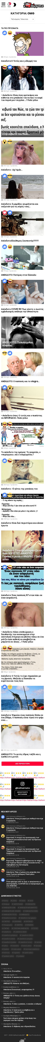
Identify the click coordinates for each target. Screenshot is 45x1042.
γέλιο (6, 946)
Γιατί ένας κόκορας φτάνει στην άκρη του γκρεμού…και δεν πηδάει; (19, 1019)
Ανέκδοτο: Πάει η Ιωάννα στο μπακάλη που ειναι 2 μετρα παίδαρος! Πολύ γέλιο (23, 873)
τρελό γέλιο (28, 953)
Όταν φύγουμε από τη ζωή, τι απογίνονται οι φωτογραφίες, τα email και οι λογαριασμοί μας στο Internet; (25, 883)
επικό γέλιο (27, 946)
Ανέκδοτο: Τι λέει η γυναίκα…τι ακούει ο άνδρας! (22, 1004)
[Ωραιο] (4, 33)
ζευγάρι (38, 946)
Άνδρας (6, 904)
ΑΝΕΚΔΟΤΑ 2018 (9, 907)
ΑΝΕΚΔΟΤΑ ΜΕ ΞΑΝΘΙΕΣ (12, 911)
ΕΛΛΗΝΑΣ (17, 921)
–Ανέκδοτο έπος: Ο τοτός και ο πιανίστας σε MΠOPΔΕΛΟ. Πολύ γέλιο (21, 417)
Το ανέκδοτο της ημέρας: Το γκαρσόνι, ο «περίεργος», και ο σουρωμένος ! (20, 453)
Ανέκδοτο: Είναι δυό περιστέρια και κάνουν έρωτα (22, 524)
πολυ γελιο (17, 949)
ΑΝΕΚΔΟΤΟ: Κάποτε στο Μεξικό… (16, 983)
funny (6, 901)
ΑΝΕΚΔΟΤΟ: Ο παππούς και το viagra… (20, 381)
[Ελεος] (4, 67)
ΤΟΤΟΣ (35, 928)
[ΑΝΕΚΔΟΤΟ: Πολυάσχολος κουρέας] (22, 333)
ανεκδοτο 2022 (27, 935)
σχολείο (17, 953)
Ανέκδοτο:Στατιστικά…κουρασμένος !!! (18, 989)
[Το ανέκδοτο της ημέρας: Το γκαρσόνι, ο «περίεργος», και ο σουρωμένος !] (22, 435)
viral (31, 901)
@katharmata (22, 788)
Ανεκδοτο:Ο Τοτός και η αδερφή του (19, 61)
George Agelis (8, 975)
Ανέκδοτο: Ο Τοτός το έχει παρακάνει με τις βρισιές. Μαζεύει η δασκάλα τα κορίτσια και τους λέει (21, 678)
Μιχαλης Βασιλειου (10, 1007)
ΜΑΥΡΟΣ (19, 925)
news (23, 901)
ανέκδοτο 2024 (20, 932)
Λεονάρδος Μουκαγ (10, 981)
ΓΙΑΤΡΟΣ (7, 921)
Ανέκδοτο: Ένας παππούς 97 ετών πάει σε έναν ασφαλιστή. (21, 596)
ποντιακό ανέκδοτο (32, 949)
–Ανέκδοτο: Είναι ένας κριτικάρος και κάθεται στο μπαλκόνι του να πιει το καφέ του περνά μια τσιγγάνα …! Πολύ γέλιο (22, 98)
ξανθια (6, 949)
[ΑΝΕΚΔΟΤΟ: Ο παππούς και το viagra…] (22, 364)
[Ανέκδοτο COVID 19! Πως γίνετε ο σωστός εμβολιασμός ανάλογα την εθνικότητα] (22, 292)
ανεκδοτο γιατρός (25, 939)
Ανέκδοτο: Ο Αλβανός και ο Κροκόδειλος (19, 1026)
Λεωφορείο (8, 925)
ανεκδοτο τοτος (26, 942)
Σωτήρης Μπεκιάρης (10, 1016)
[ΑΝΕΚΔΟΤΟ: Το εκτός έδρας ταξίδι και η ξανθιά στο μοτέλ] (22, 737)
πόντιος (6, 953)
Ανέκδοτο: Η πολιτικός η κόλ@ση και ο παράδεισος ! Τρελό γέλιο (18, 1011)
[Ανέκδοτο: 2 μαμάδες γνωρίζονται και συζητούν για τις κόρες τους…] (22, 187)
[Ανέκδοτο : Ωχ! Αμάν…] (22, 153)
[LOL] (10, 33)
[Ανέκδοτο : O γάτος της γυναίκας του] (22, 472)
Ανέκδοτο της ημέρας (28, 918)
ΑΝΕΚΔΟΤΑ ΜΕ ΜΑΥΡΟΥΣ (28, 907)
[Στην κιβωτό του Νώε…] (22, 121)
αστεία (38, 942)
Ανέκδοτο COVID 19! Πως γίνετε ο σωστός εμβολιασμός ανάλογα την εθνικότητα (22, 310)
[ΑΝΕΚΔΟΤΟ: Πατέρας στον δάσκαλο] (22, 258)
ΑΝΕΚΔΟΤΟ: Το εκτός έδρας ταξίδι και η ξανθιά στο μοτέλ (20, 755)
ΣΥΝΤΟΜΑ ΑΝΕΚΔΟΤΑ (21, 928)
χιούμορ (21, 956)
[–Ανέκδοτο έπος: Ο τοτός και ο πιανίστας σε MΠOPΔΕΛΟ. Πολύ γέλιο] (22, 398)
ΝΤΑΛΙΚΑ (30, 925)
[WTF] (10, 687)
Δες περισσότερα (22, 764)
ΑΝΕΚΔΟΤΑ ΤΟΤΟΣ (10, 914)
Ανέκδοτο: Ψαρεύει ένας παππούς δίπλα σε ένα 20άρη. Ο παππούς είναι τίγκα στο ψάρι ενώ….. (22, 718)
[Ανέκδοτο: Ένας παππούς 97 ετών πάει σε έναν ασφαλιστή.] (22, 578)
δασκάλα (15, 946)
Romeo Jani (7, 993)
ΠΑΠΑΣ (6, 928)
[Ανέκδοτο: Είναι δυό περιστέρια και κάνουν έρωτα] (22, 506)
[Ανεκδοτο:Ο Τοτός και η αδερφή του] (22, 44)
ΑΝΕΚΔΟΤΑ (31, 904)
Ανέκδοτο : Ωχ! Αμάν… (11, 169)
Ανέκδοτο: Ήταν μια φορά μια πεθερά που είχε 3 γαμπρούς (24, 819)
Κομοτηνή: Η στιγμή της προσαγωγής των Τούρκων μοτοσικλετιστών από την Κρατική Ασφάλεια (23, 839)
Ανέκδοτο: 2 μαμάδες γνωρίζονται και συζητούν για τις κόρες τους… (19, 205)
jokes (15, 901)
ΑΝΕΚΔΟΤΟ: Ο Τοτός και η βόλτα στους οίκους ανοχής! (21, 996)
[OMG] (4, 141)
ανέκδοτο (7, 932)
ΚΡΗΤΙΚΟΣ (29, 921)
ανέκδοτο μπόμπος (10, 935)
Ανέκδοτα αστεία (10, 918)
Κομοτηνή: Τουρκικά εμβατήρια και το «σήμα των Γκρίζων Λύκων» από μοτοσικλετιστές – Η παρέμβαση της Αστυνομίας (24, 862)
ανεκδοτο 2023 (9, 939)
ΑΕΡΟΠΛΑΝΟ (18, 904)
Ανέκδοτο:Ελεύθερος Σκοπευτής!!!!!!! (20, 240)
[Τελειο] (4, 212)
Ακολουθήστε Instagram (22, 793)
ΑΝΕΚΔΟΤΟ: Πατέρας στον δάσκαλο (18, 274)
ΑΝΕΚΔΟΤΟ (25, 914)
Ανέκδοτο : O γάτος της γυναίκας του (19, 488)
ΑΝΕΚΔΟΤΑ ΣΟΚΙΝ (31, 911)
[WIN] (10, 141)
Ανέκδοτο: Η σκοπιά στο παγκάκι (16, 977)
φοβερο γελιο (9, 956)
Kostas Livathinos (9, 987)
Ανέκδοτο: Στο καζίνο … (12, 971)
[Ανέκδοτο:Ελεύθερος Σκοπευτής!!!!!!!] (22, 223)
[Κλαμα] (10, 726)
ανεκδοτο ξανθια (10, 942)
